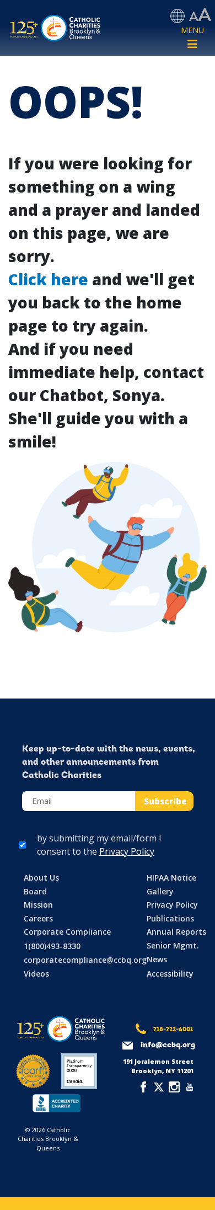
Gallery (160, 891)
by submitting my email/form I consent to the (99, 844)
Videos (36, 973)
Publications (170, 918)
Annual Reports (176, 931)
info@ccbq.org (168, 1045)
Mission (38, 904)
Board (35, 891)
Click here (48, 279)
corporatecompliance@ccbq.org (85, 960)
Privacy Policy (126, 851)
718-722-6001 (173, 1030)
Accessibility (170, 973)
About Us (41, 877)
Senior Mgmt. (173, 945)
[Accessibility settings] (200, 15)
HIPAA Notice (171, 877)
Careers (38, 918)
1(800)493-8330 (52, 946)
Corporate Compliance (67, 931)
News (157, 959)
